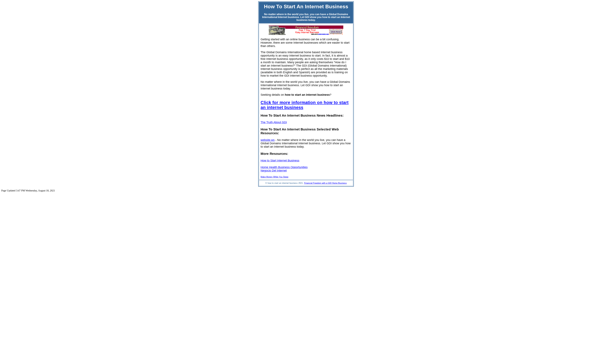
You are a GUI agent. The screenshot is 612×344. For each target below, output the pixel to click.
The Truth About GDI (274, 122)
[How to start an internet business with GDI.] (306, 34)
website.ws (268, 140)
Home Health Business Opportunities (284, 167)
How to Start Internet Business (280, 160)
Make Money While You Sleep (274, 177)
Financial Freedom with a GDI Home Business (325, 183)
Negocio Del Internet (274, 170)
